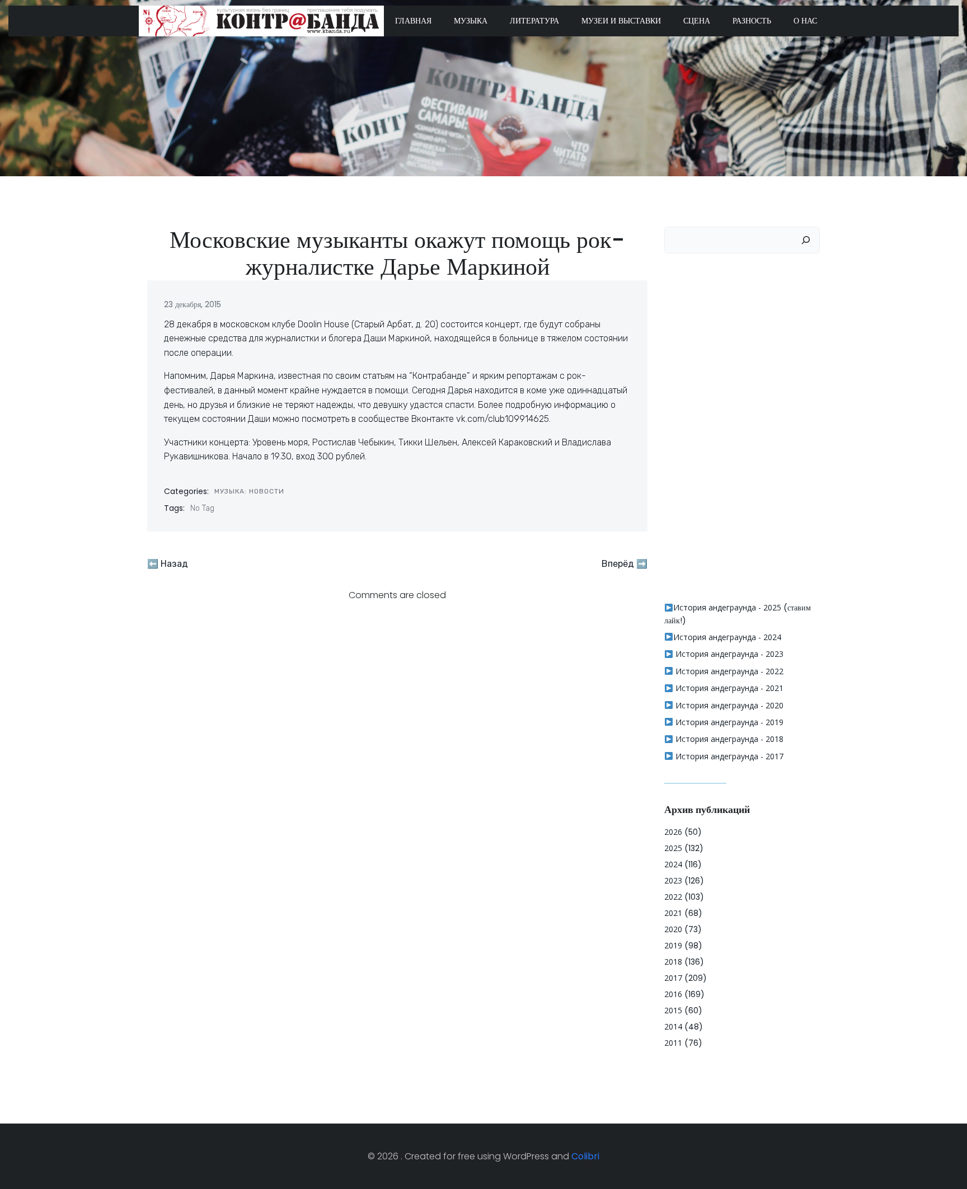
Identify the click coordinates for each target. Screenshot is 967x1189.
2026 (673, 831)
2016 (673, 994)
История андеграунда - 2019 (728, 722)
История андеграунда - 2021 (728, 688)
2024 (673, 864)
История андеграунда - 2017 (728, 756)
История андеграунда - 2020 (728, 705)
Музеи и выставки (621, 20)
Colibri (585, 1156)
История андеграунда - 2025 (727, 607)
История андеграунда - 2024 (727, 637)
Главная (413, 20)
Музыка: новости (249, 491)
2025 (673, 848)
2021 (673, 913)
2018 (673, 961)
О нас (805, 20)
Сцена (696, 20)
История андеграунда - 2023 (728, 653)
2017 (673, 977)
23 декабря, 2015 (192, 304)
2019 (673, 945)
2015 (673, 1010)
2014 (673, 1026)
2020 (673, 929)
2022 (673, 896)
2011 (673, 1042)
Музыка (470, 20)
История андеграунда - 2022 (728, 671)
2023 (673, 880)
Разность (752, 20)
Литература (534, 20)
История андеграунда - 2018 (728, 739)
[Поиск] (805, 240)
